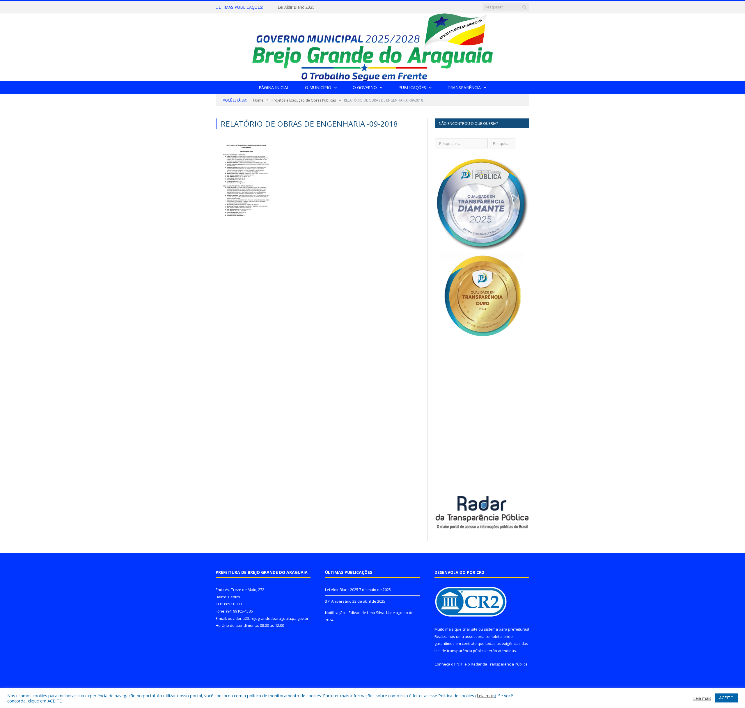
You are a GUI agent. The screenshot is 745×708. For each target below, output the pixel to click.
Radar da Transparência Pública (499, 664)
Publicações (412, 87)
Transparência (464, 87)
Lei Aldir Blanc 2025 (341, 589)
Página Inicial (274, 87)
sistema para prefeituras (506, 629)
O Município (318, 87)
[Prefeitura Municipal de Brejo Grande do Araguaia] (372, 45)
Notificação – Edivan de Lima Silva (354, 612)
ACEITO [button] (726, 697)
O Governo (365, 87)
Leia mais (486, 695)
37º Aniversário (292, 7)
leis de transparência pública (460, 650)
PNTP (459, 664)
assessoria (475, 636)
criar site (470, 629)
